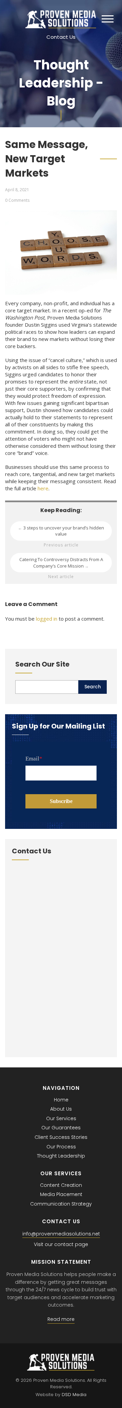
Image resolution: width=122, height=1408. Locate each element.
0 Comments (17, 200)
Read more (61, 1319)
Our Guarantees (61, 1127)
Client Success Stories (61, 1137)
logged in (46, 618)
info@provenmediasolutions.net (61, 1233)
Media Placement (61, 1194)
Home (61, 1099)
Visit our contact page (61, 1244)
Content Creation (61, 1185)
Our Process (61, 1146)
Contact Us (61, 36)
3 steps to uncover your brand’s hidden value (61, 531)
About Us (61, 1109)
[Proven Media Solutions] (61, 26)
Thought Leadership (61, 1155)
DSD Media (74, 1394)
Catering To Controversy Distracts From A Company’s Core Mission (61, 562)
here (43, 488)
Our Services (61, 1118)
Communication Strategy (61, 1203)
